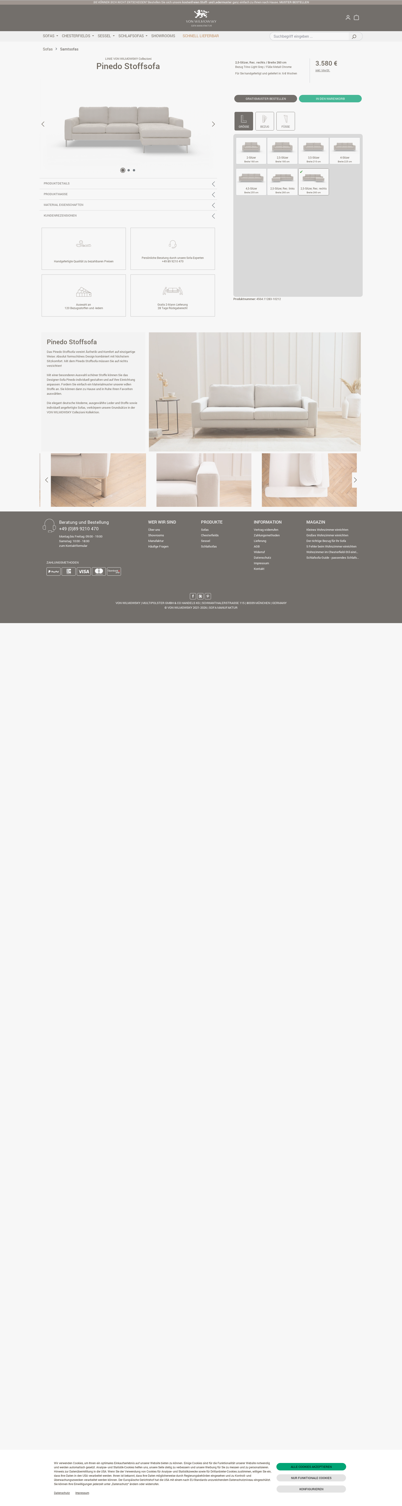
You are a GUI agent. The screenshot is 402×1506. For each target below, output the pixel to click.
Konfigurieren (311, 1489)
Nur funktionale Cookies (311, 1478)
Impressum (82, 1493)
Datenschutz (62, 1493)
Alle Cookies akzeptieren (311, 1467)
